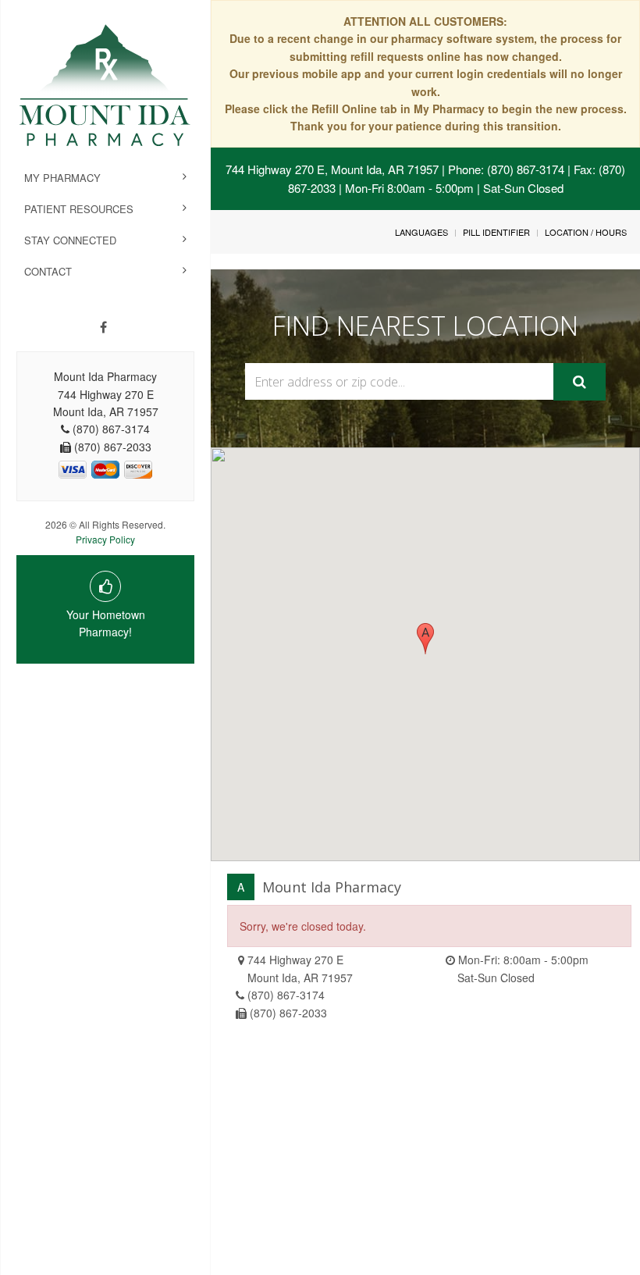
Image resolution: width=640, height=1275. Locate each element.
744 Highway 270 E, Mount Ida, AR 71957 (332, 169)
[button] (425, 639)
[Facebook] (103, 327)
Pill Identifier (496, 232)
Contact (48, 271)
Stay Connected (70, 240)
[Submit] (579, 382)
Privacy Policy (105, 539)
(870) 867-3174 (286, 995)
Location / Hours (586, 232)
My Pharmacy (62, 177)
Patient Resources (78, 208)
